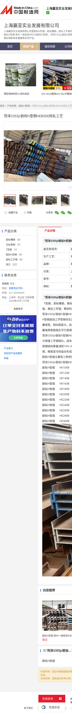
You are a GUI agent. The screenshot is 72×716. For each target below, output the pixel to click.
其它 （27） (12, 264)
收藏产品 (13, 212)
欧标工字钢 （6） (15, 259)
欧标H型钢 (24, 105)
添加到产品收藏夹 (13, 353)
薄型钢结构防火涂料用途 (16, 93)
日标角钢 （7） (14, 244)
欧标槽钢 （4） (14, 239)
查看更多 (18, 308)
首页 (2, 105)
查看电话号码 (16, 288)
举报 (29, 212)
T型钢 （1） (12, 249)
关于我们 (28, 708)
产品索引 (8, 348)
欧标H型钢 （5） (14, 254)
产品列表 (11, 105)
